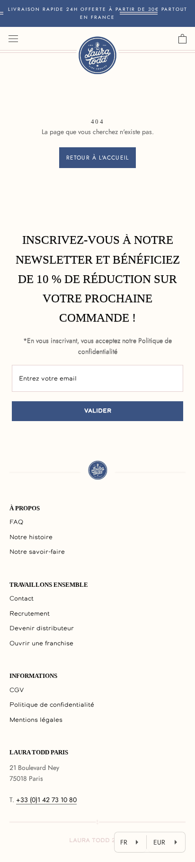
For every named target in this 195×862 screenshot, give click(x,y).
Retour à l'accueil (97, 157)
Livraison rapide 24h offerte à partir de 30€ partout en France (97, 13)
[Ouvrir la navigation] (13, 38)
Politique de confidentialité (51, 705)
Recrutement (29, 614)
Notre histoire (31, 537)
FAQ (16, 522)
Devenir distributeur (41, 628)
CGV (16, 690)
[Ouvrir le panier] (182, 38)
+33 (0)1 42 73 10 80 (46, 799)
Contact (21, 599)
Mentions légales (35, 720)
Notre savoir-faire (37, 552)
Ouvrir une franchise (41, 644)
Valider (97, 411)
